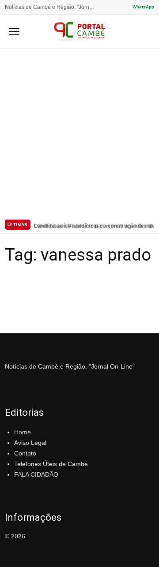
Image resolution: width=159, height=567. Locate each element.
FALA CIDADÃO (36, 474)
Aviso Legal (30, 442)
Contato (25, 453)
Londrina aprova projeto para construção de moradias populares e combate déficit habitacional (94, 225)
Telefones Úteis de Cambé (51, 463)
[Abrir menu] (14, 31)
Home (22, 432)
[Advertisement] (79, 132)
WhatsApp (143, 6)
